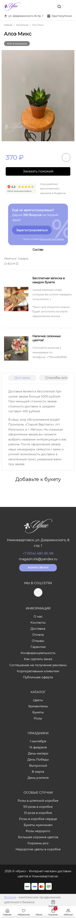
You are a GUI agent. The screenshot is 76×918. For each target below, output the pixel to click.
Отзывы (38, 641)
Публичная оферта (38, 677)
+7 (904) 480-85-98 (38, 553)
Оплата (38, 635)
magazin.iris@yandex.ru (38, 559)
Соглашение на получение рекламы (38, 665)
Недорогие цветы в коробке (38, 849)
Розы (38, 718)
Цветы (38, 700)
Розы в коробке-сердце (38, 819)
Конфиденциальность (38, 653)
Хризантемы (38, 706)
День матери (38, 753)
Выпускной (38, 765)
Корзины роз (38, 843)
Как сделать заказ (38, 659)
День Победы (38, 759)
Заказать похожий (38, 171)
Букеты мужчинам (38, 825)
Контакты (38, 622)
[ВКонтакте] (49, 6)
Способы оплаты (59, 378)
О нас (38, 616)
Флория (10, 897)
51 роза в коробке (38, 813)
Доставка (22, 378)
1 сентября (38, 741)
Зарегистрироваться (32, 230)
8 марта (38, 772)
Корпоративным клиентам (38, 671)
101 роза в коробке (38, 807)
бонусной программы (52, 239)
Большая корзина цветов (38, 837)
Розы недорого (38, 831)
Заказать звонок (38, 567)
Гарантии (38, 647)
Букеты (38, 712)
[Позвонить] (68, 6)
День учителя (38, 778)
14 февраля (38, 747)
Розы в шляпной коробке (38, 801)
